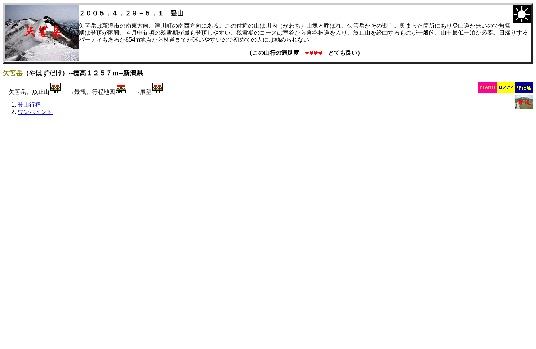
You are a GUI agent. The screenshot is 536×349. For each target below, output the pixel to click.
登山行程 (29, 104)
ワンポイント (35, 112)
